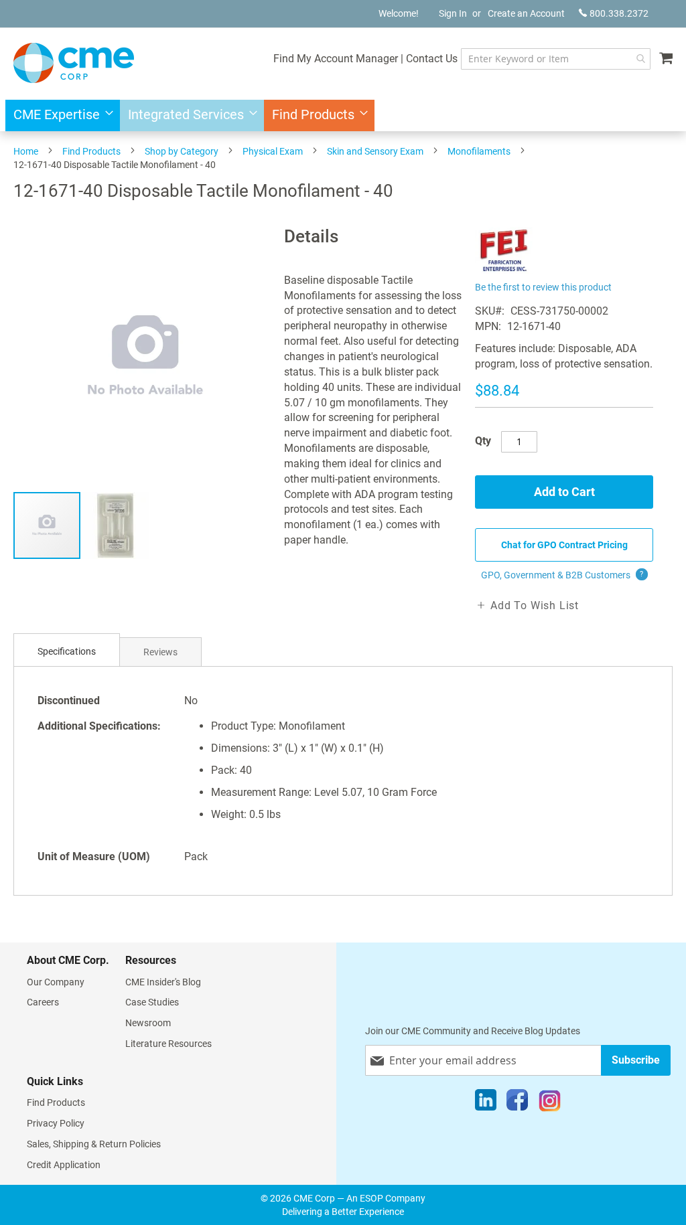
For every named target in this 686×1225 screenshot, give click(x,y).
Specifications (67, 651)
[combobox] (555, 59)
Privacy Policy (55, 1123)
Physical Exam (273, 151)
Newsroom (148, 1022)
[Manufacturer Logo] (504, 270)
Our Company (55, 982)
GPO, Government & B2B (562, 575)
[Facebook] (517, 1103)
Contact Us (432, 58)
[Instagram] (549, 1103)
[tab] (66, 651)
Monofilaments (479, 151)
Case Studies (152, 1002)
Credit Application (63, 1164)
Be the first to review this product (543, 287)
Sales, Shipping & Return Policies (94, 1144)
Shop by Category (181, 151)
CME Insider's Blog (163, 982)
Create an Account (526, 13)
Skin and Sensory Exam (375, 151)
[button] (115, 525)
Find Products (91, 151)
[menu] (343, 115)
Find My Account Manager (335, 58)
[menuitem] (59, 115)
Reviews (160, 652)
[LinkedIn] (485, 1103)
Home (25, 151)
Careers (43, 1002)
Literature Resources (168, 1043)
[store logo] (73, 63)
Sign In (453, 13)
